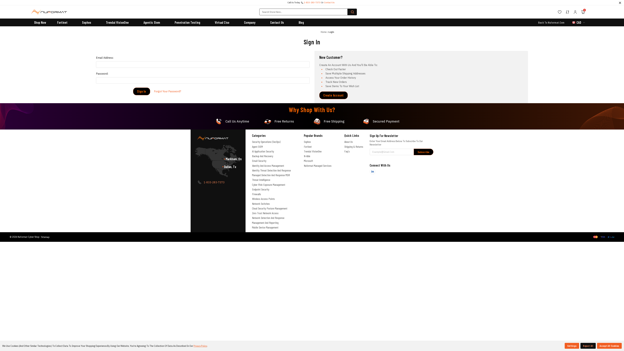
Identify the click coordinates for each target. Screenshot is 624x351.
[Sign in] (575, 12)
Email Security (259, 160)
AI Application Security (263, 151)
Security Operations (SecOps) (266, 141)
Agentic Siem (151, 22)
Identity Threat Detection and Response (271, 170)
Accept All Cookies (609, 345)
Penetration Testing (187, 22)
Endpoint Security (260, 189)
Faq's (347, 151)
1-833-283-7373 (312, 2)
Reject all (588, 345)
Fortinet (62, 22)
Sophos (86, 22)
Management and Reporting (265, 222)
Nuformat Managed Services (318, 165)
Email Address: (105, 57)
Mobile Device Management (265, 227)
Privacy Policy (200, 345)
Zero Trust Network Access (265, 213)
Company (250, 22)
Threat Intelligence (261, 180)
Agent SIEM (257, 146)
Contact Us (277, 22)
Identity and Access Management (268, 165)
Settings (572, 345)
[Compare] (567, 12)
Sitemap (45, 237)
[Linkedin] (373, 171)
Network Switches (261, 203)
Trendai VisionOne (117, 22)
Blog (301, 22)
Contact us (329, 2)
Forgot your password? (167, 91)
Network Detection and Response (268, 218)
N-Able (307, 156)
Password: (102, 73)
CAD (579, 22)
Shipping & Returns (353, 146)
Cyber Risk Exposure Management (268, 184)
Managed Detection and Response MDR (271, 175)
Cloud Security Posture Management (269, 208)
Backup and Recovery (262, 156)
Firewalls (256, 194)
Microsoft (308, 160)
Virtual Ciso (222, 22)
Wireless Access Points (263, 199)
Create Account (333, 95)
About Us (348, 141)
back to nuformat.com (551, 22)
